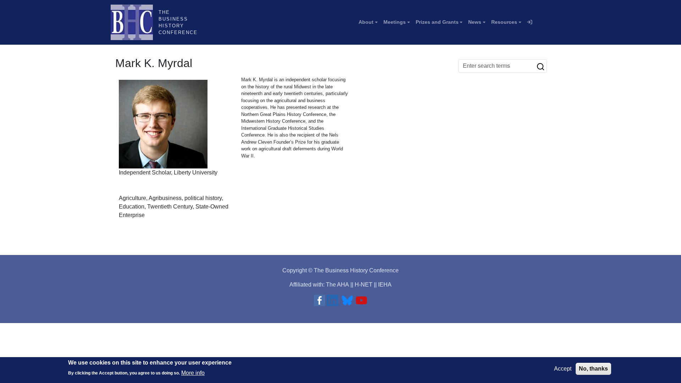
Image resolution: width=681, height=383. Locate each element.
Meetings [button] (394, 22)
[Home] (135, 22)
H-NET (363, 285)
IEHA (385, 285)
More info (193, 373)
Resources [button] (504, 22)
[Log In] (529, 22)
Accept (562, 369)
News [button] (474, 22)
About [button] (366, 22)
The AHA (337, 285)
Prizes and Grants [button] (437, 22)
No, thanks (593, 369)
